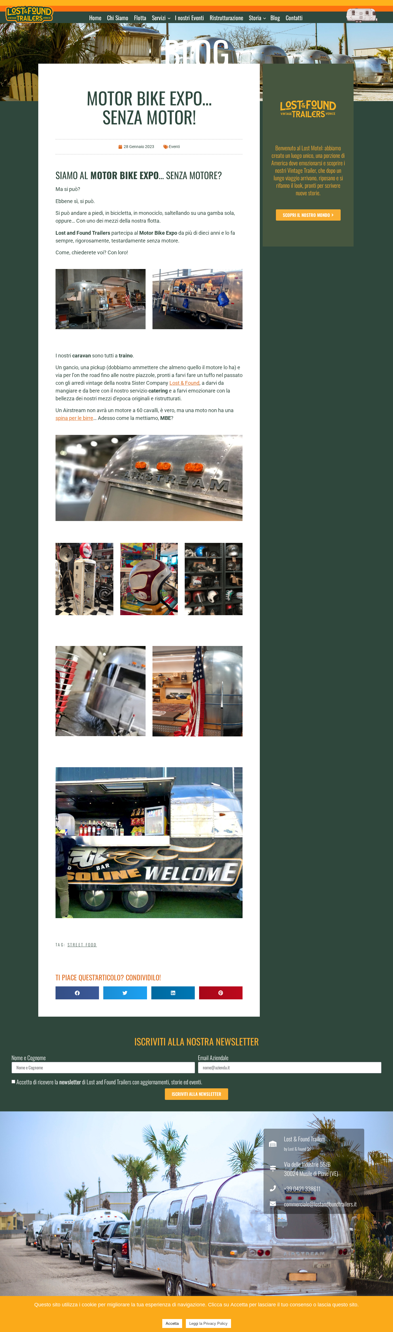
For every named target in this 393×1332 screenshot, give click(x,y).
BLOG (196, 52)
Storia (255, 17)
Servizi (159, 17)
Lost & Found (184, 383)
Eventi (174, 146)
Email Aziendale (213, 1058)
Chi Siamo (117, 17)
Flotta (140, 17)
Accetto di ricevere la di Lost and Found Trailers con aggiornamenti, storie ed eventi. (109, 1081)
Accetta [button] (172, 1323)
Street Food (82, 944)
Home (95, 17)
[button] (77, 992)
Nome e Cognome (29, 1058)
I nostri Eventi (189, 17)
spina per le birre (74, 418)
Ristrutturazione (226, 17)
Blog (275, 17)
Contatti (294, 17)
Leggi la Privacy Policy (208, 1323)
